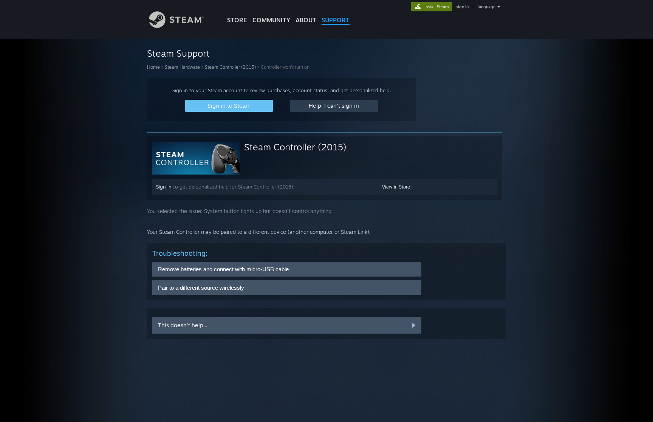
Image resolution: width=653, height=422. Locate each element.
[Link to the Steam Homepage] (176, 26)
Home (153, 67)
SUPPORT (336, 20)
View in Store (396, 187)
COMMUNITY (271, 20)
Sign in (164, 187)
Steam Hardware (182, 67)
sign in (462, 6)
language (486, 6)
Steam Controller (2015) (230, 67)
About (306, 20)
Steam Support (178, 53)
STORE (237, 20)
